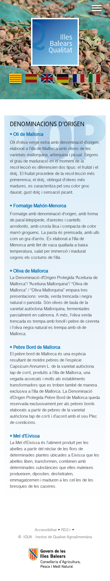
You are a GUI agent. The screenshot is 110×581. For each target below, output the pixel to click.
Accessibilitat (46, 530)
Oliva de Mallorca (30, 271)
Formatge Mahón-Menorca (39, 205)
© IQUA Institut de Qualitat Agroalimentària (55, 537)
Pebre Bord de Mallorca (36, 347)
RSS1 (66, 530)
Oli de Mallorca (28, 134)
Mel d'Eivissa (26, 436)
